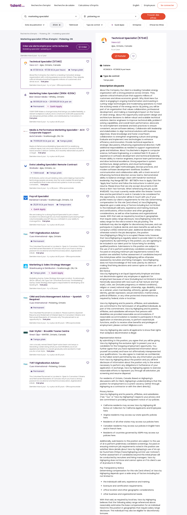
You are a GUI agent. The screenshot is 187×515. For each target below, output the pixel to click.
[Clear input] (76, 16)
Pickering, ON (45, 34)
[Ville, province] (108, 16)
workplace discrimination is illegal (120, 332)
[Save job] (87, 61)
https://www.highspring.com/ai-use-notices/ (137, 452)
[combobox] (50, 16)
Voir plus (44, 81)
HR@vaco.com (136, 325)
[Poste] (48, 16)
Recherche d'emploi (29, 34)
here (105, 410)
